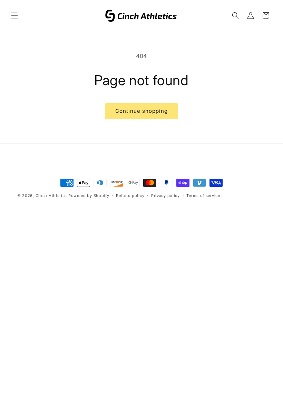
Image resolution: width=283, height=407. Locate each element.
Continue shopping (141, 111)
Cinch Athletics (51, 195)
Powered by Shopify (88, 195)
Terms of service (203, 195)
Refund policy (130, 195)
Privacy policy (165, 195)
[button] (14, 15)
